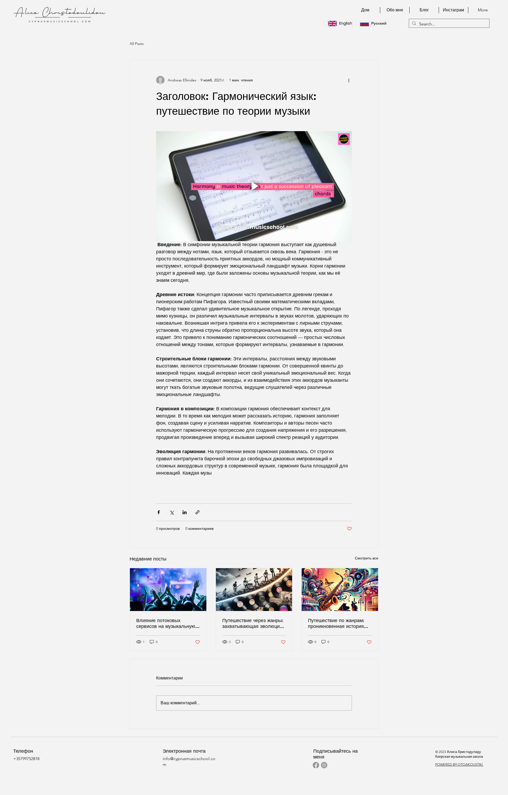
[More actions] (349, 80)
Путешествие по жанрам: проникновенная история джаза (336, 623)
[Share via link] (197, 512)
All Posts (137, 43)
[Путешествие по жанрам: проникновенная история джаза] (340, 589)
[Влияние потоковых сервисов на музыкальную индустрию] (168, 589)
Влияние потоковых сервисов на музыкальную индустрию (165, 623)
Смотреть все (366, 558)
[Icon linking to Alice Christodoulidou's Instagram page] (324, 765)
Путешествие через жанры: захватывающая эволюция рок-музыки (252, 623)
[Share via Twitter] (171, 512)
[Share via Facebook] (158, 512)
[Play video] (254, 186)
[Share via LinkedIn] (184, 512)
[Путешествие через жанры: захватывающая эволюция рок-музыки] (254, 589)
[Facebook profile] (316, 765)
